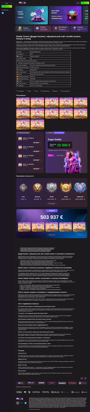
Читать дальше (60, 155)
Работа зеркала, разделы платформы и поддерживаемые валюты (36, 251)
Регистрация (6, 6)
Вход (7, 3)
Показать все (52, 234)
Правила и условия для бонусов (23, 386)
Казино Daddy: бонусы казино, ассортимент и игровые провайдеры (36, 250)
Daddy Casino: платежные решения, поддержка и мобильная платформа (37, 248)
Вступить (51, 155)
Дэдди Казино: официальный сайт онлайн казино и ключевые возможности (38, 247)
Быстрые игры (5, 9)
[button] (17, 15)
